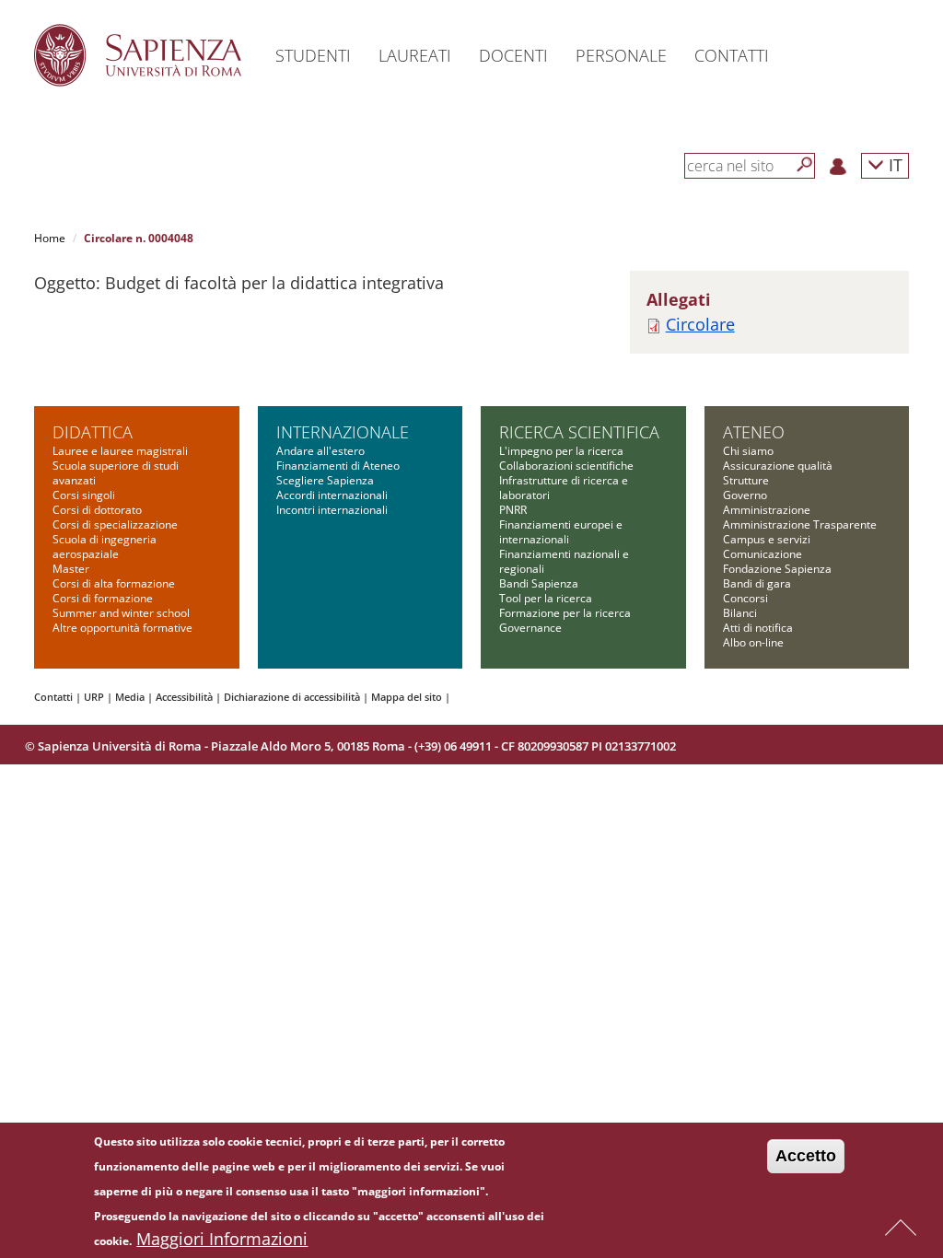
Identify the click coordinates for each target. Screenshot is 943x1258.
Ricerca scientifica (579, 432)
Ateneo (754, 432)
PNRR (513, 510)
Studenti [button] (313, 55)
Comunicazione (762, 554)
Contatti (53, 697)
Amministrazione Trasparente (800, 524)
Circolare (700, 324)
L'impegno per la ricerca (561, 451)
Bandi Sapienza (538, 583)
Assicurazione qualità (777, 465)
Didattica (92, 432)
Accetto (805, 1156)
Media (130, 697)
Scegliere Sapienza (325, 480)
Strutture (746, 480)
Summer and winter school (121, 613)
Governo (745, 495)
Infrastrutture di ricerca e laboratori (563, 487)
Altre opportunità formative (122, 627)
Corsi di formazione (102, 598)
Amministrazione (766, 510)
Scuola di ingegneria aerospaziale (104, 546)
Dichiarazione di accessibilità (292, 697)
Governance (530, 627)
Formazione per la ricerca (565, 613)
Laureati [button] (414, 55)
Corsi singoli (83, 495)
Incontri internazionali (332, 510)
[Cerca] (805, 165)
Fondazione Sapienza (777, 569)
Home (49, 238)
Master (70, 569)
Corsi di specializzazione (115, 524)
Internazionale (342, 432)
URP (94, 697)
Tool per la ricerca (545, 598)
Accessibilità (184, 697)
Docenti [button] (513, 55)
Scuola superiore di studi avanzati (115, 473)
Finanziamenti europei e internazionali (561, 532)
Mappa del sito (406, 697)
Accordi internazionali (332, 495)
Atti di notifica (758, 627)
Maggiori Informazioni (222, 1239)
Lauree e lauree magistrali (120, 451)
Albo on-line (753, 642)
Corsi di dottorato (97, 510)
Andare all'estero (320, 451)
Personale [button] (621, 55)
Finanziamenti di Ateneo (338, 465)
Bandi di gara (757, 583)
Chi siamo (748, 451)
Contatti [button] (731, 55)
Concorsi (745, 598)
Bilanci (740, 613)
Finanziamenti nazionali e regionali (564, 561)
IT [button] (893, 164)
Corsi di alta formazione (113, 583)
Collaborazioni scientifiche (566, 465)
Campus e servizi (766, 539)
